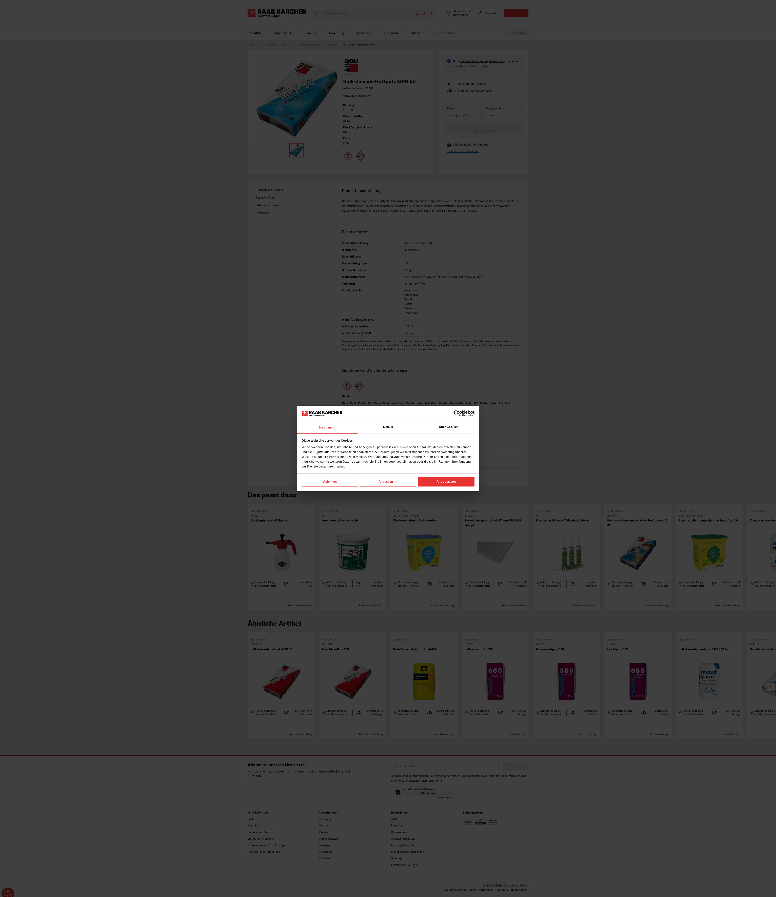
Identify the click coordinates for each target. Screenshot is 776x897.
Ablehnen (330, 481)
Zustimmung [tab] (327, 427)
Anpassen (386, 481)
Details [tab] (388, 426)
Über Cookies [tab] (448, 426)
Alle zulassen (445, 481)
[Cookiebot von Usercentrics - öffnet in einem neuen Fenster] (456, 413)
